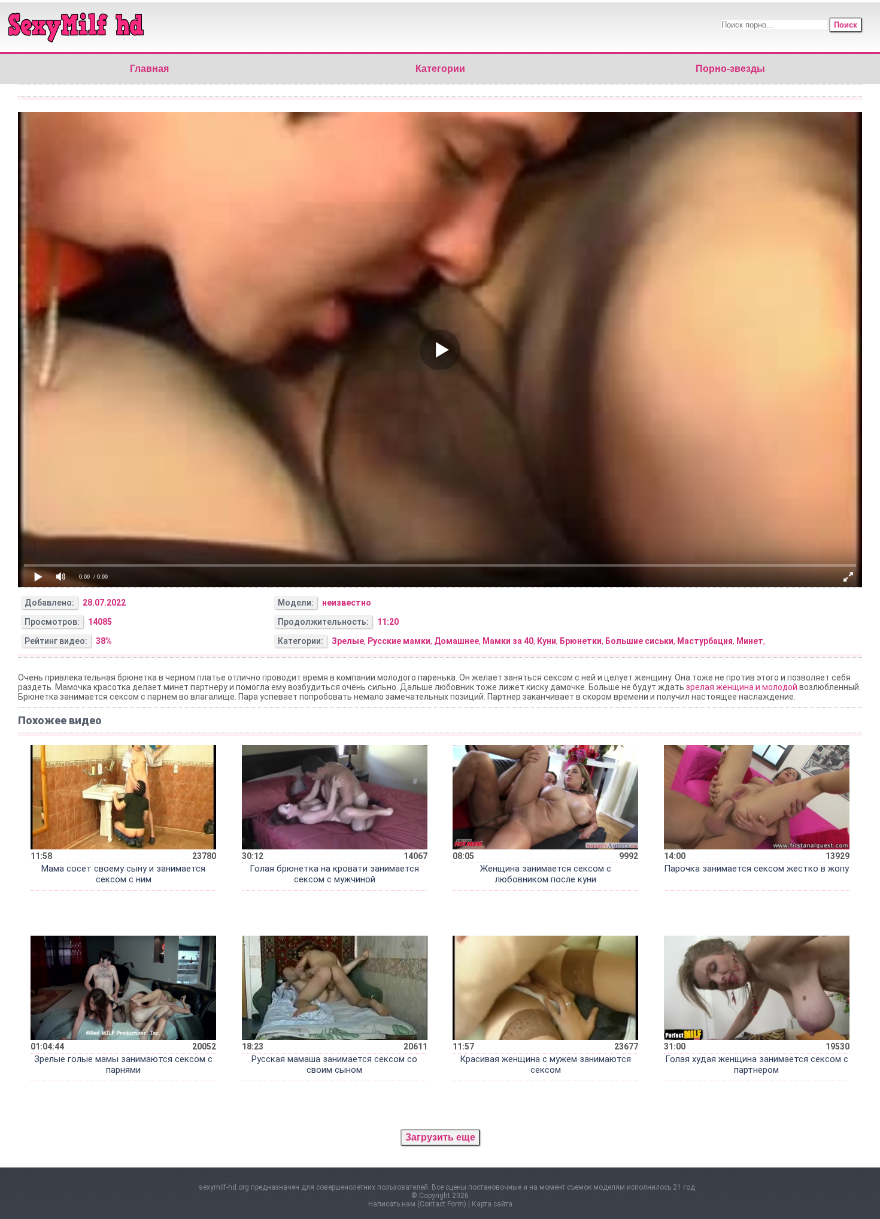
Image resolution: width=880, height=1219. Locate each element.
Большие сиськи (639, 641)
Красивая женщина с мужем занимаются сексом (545, 1064)
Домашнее (456, 641)
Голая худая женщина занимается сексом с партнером (756, 1064)
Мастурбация (705, 641)
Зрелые (348, 641)
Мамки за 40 (508, 641)
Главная (149, 68)
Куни (546, 641)
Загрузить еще (440, 1137)
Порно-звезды (730, 68)
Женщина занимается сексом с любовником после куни (545, 874)
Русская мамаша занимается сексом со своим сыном (334, 1064)
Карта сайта (492, 1204)
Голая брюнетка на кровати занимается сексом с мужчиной (334, 874)
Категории (440, 68)
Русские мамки (399, 641)
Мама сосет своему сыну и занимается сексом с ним (123, 874)
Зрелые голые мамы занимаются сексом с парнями (123, 1064)
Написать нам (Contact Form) (417, 1204)
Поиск (845, 24)
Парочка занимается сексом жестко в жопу (756, 868)
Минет (749, 641)
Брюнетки (581, 641)
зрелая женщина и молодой (741, 687)
